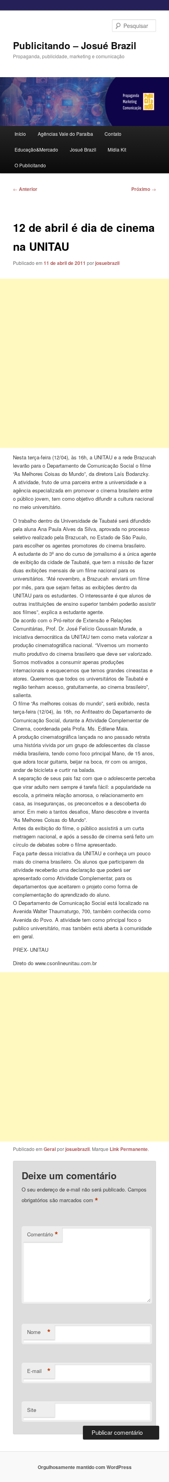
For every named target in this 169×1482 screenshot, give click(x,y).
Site (31, 1410)
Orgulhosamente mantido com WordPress (85, 1467)
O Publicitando (30, 165)
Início (20, 133)
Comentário (42, 1234)
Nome (39, 1332)
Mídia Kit (117, 149)
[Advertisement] (84, 363)
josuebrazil (107, 262)
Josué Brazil (83, 149)
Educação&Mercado (36, 149)
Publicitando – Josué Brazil (74, 45)
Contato (113, 133)
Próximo (143, 188)
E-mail (39, 1371)
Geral (50, 1149)
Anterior (25, 188)
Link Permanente (129, 1149)
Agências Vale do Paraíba (65, 133)
